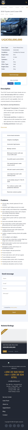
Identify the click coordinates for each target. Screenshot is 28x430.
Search (11, 7)
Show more (4, 127)
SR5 (22, 7)
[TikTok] (22, 425)
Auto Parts (6, 400)
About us (5, 404)
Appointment (6, 408)
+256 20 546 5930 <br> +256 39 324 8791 (14, 375)
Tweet (18, 83)
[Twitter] (10, 425)
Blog (4, 411)
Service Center (7, 397)
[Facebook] (6, 425)
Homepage (4, 7)
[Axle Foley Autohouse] (3, 2)
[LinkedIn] (18, 425)
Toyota (17, 7)
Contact (5, 415)
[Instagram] (14, 425)
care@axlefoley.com (14, 381)
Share (11, 83)
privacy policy (13, 307)
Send (14, 312)
